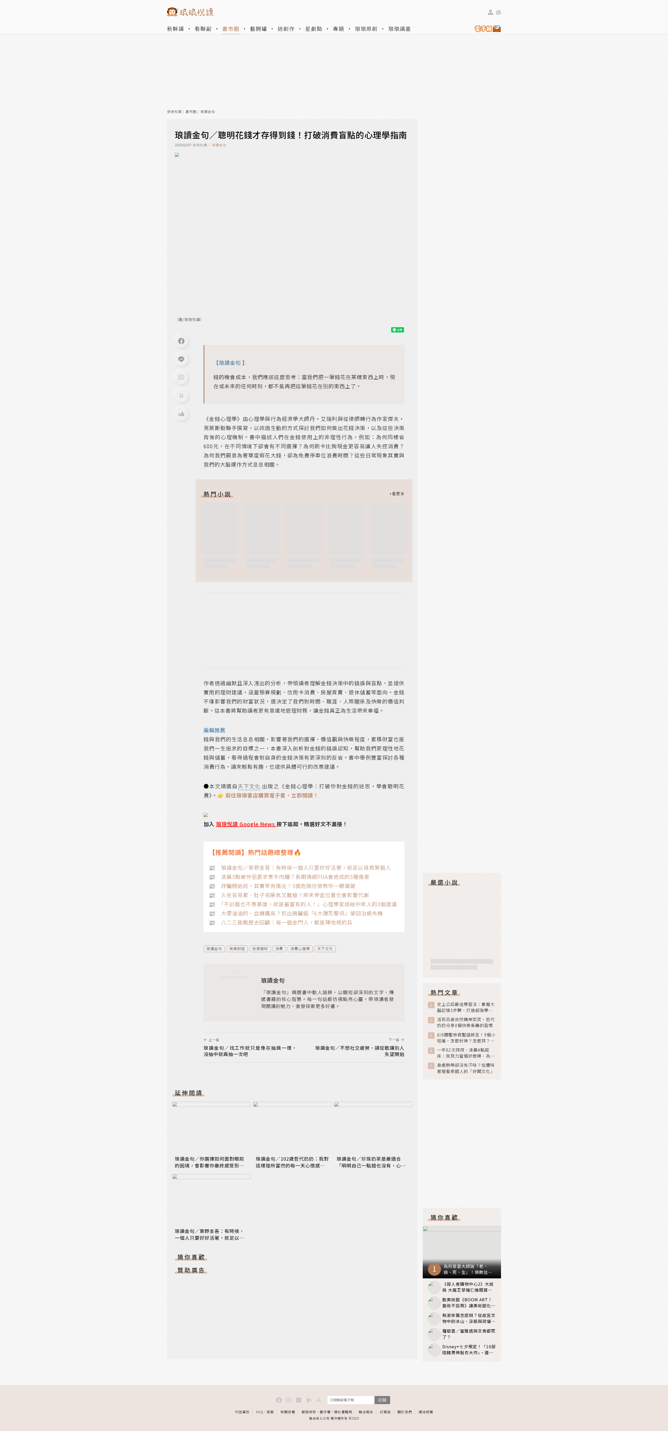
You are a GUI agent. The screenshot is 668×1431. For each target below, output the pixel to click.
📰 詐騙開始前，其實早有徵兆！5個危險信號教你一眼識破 (282, 886)
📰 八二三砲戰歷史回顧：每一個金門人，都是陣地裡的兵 (281, 922)
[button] (181, 377)
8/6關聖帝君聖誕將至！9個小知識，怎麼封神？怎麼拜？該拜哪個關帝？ (466, 1038)
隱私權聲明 (343, 1411)
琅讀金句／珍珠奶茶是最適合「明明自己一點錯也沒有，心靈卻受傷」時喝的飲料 (371, 1165)
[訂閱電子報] (485, 28)
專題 (338, 28)
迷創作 (286, 28)
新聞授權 (288, 1411)
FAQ (259, 1411)
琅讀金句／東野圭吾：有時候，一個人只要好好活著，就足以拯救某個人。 (209, 1237)
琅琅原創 (366, 28)
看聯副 (203, 28)
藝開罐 (258, 28)
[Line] (181, 359)
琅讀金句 (207, 112)
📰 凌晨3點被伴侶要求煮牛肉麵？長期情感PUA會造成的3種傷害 (289, 876)
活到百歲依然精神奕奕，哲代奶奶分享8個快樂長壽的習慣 (466, 1022)
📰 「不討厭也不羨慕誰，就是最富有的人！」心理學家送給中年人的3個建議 (303, 904)
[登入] (490, 12)
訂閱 (382, 1400)
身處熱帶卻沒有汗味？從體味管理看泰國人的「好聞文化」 (466, 1068)
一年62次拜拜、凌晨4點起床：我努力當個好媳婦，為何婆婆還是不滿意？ (466, 1053)
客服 (270, 1411)
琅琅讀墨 (399, 28)
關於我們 (404, 1411)
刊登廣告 (242, 1411)
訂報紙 (385, 1411)
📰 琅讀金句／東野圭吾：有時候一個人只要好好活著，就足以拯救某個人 (300, 867)
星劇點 (314, 28)
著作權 (325, 1411)
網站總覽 (426, 1411)
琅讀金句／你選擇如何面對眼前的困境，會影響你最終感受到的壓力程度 (209, 1165)
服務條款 (309, 1411)
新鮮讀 (175, 28)
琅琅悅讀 (174, 112)
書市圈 (231, 28)
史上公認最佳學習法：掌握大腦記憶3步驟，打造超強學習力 (466, 1007)
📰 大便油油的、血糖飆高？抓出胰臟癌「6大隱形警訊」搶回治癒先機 (296, 913)
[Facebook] (181, 341)
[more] (397, 494)
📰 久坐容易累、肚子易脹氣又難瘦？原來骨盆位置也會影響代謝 (289, 895)
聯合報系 (366, 1411)
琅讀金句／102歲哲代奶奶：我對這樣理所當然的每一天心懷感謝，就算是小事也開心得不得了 (292, 1165)
